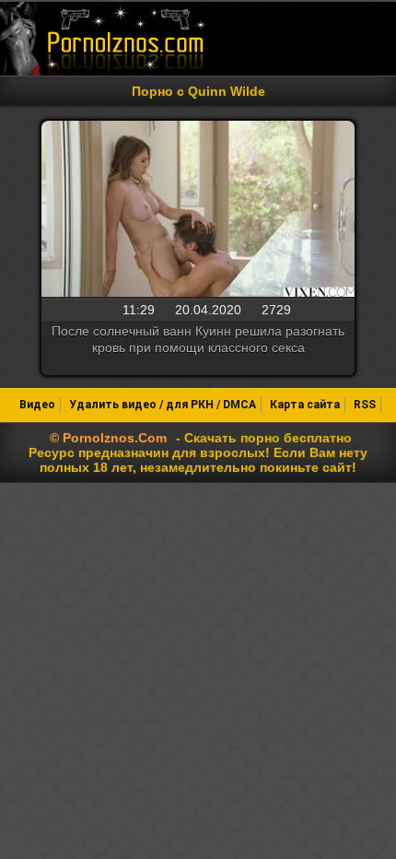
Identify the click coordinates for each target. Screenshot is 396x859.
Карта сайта (305, 404)
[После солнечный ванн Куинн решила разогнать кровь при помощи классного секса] (198, 210)
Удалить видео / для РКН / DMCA (162, 404)
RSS (365, 404)
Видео (37, 404)
